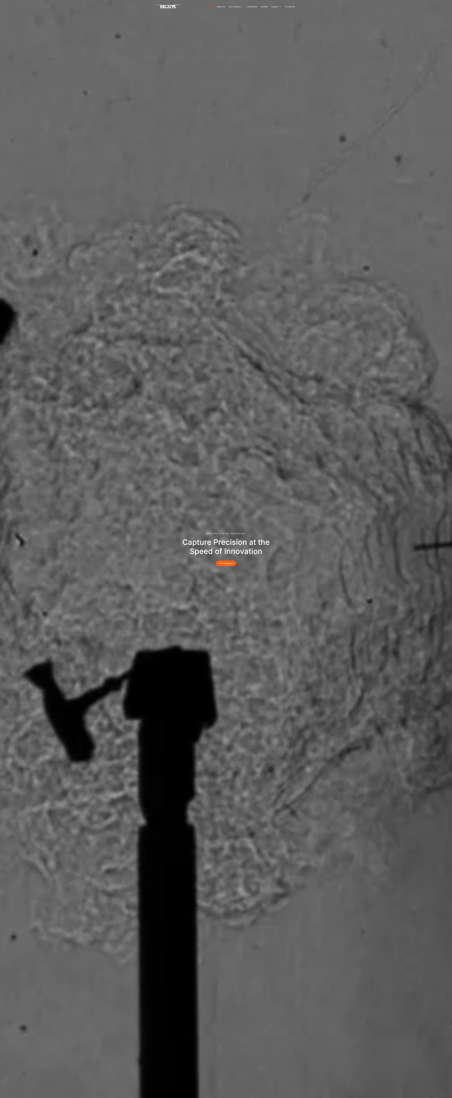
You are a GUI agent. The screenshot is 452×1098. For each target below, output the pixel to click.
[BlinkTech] (168, 6)
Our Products (235, 6)
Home (210, 6)
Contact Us (290, 6)
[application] (242, 6)
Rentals (264, 6)
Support (275, 6)
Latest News (252, 6)
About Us (221, 6)
